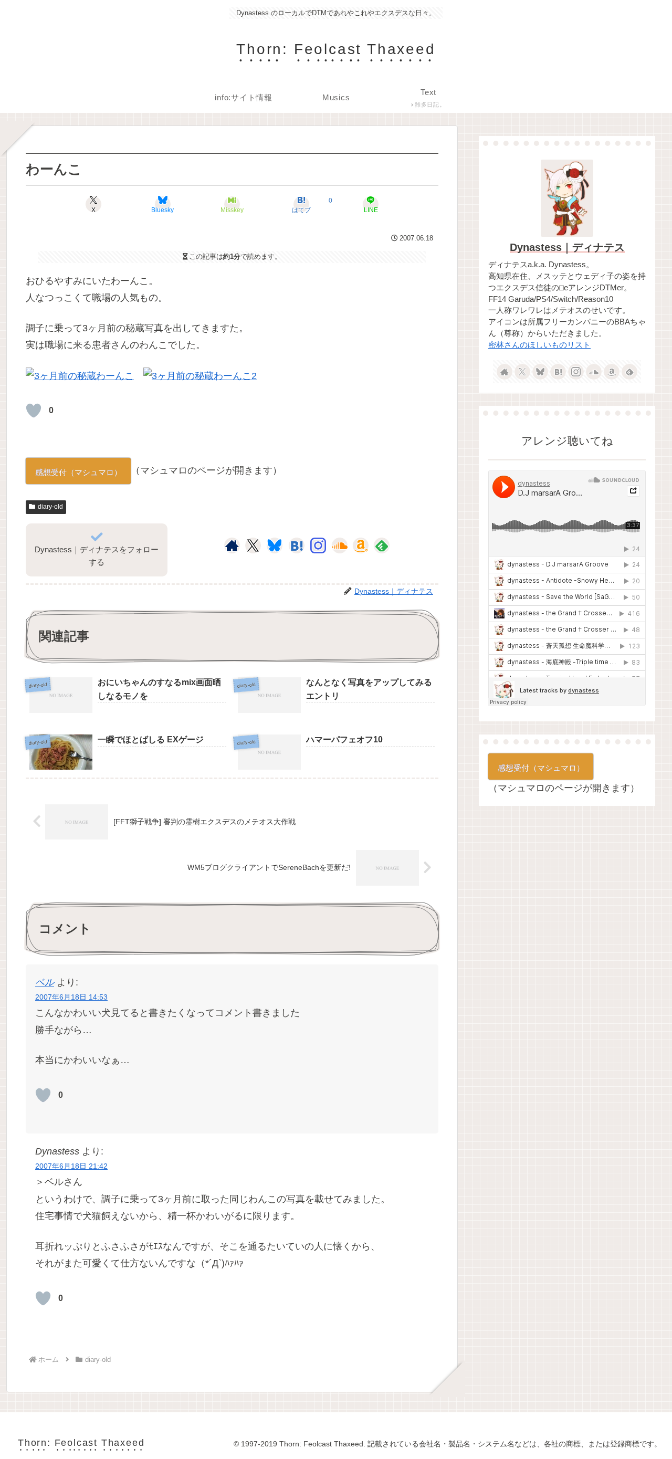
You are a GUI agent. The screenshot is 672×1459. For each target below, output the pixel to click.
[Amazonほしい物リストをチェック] (360, 545)
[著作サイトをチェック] (232, 545)
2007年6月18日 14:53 (71, 997)
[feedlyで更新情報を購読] (381, 545)
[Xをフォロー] (253, 545)
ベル (44, 982)
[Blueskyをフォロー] (274, 545)
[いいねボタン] (33, 410)
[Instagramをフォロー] (318, 545)
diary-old (50, 506)
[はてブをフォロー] (296, 545)
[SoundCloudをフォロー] (339, 545)
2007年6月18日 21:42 (71, 1166)
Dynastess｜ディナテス (567, 247)
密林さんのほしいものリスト (539, 345)
